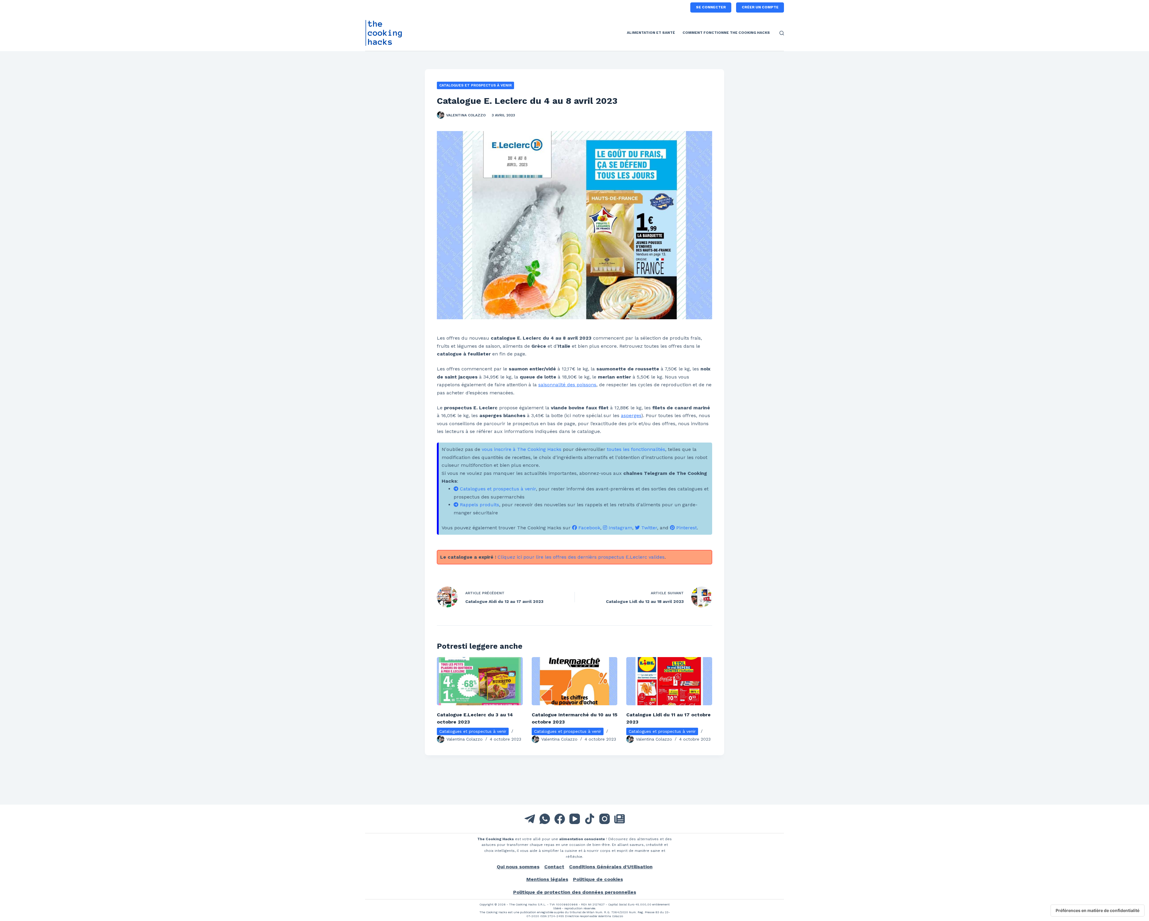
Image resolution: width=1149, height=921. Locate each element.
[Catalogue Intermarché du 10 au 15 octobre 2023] (575, 681)
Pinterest (686, 528)
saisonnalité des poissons (567, 384)
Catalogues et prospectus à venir (475, 85)
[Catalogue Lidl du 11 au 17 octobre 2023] (669, 681)
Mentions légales (547, 879)
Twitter (648, 528)
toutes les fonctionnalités (636, 449)
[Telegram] (530, 819)
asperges (631, 415)
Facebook (588, 528)
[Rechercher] (781, 33)
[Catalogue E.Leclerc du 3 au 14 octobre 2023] (480, 681)
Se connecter (711, 7)
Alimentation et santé (651, 33)
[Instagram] (604, 819)
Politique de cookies (598, 879)
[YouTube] (574, 819)
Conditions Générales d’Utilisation (611, 867)
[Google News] (619, 819)
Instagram (619, 528)
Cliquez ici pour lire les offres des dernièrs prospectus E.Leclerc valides (581, 557)
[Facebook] (559, 819)
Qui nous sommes (518, 867)
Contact (554, 867)
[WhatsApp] (544, 819)
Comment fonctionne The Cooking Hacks (726, 33)
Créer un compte (760, 7)
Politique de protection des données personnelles (574, 892)
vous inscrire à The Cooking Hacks (521, 449)
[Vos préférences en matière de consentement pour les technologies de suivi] (1097, 910)
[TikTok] (589, 819)
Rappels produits (478, 504)
